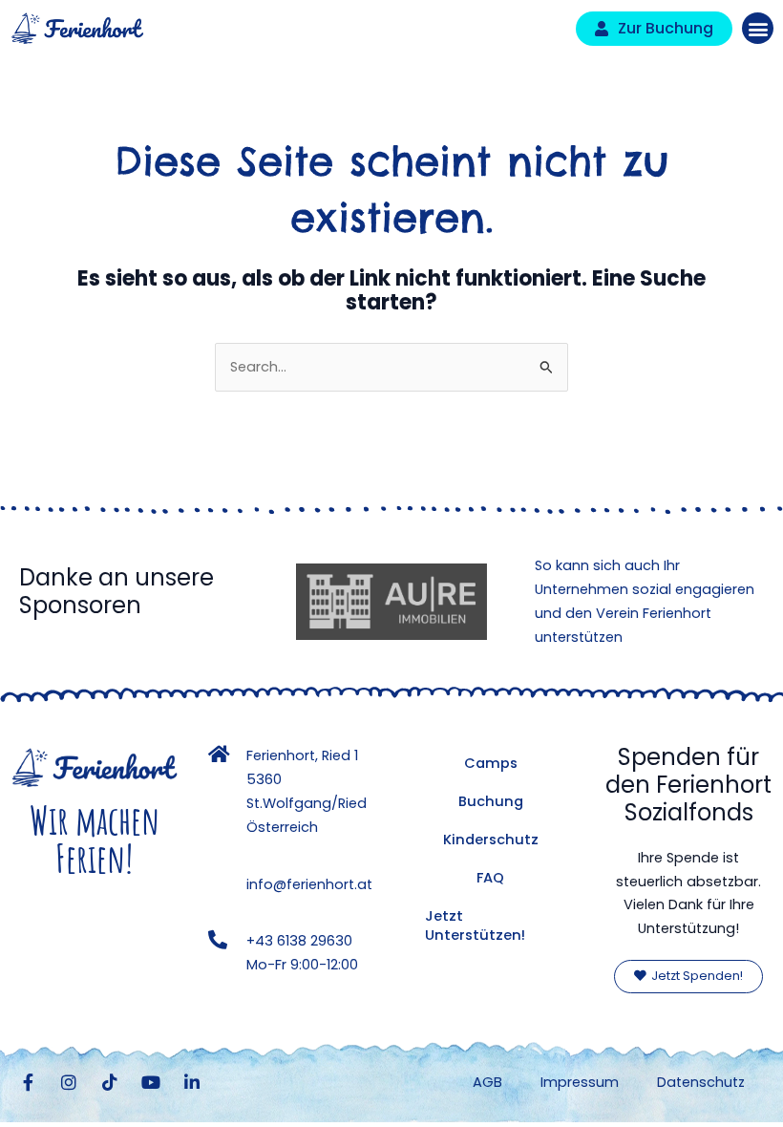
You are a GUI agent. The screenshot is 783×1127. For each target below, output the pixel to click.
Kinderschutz (491, 839)
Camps (491, 763)
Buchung (490, 801)
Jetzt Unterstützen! (475, 925)
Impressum (579, 1082)
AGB (487, 1082)
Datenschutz (701, 1082)
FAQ (490, 877)
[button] (757, 28)
